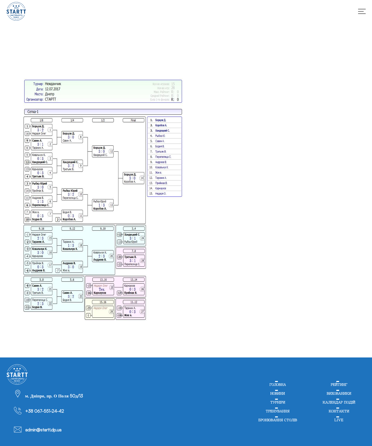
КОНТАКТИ (339, 415)
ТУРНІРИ (277, 405)
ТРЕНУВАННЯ (277, 415)
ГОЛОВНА (277, 385)
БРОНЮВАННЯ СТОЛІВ (277, 425)
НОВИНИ (277, 395)
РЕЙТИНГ (339, 385)
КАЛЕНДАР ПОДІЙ (339, 405)
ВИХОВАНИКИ (339, 395)
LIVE (339, 425)
